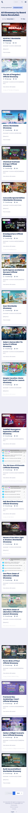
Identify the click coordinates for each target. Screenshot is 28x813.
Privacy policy (14, 805)
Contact (14, 809)
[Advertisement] (14, 101)
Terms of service (14, 807)
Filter (24, 19)
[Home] (2, 2)
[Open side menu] (25, 2)
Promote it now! (18, 7)
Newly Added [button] (7, 19)
